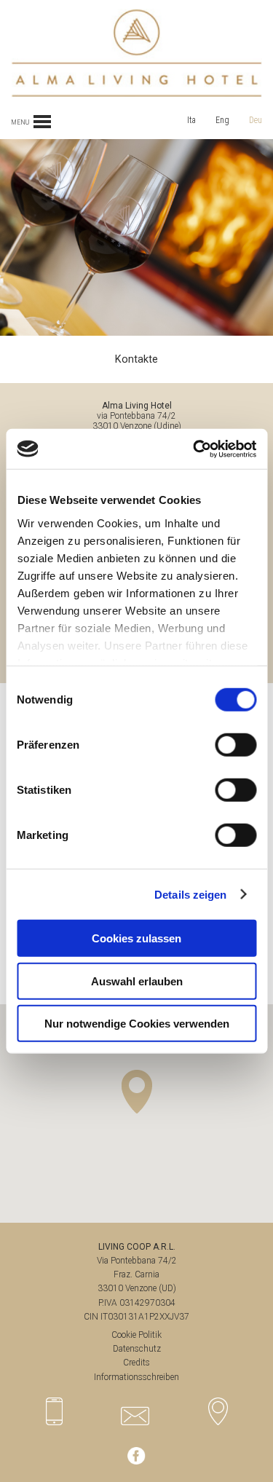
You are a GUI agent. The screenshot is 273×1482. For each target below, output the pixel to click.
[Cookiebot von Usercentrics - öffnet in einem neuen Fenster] (194, 448)
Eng (222, 120)
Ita (191, 120)
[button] (137, 1091)
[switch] (235, 745)
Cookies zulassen (136, 938)
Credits (136, 1362)
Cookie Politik (136, 1335)
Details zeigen (190, 894)
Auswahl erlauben (137, 980)
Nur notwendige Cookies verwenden (136, 1023)
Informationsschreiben (136, 1377)
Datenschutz (137, 1349)
